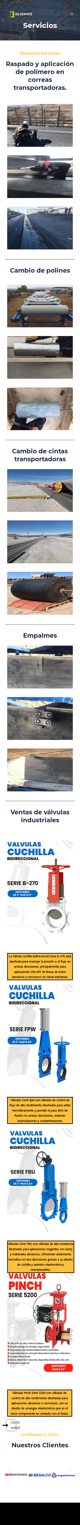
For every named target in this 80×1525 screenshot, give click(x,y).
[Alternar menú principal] (72, 14)
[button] (9, 1469)
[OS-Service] (20, 14)
